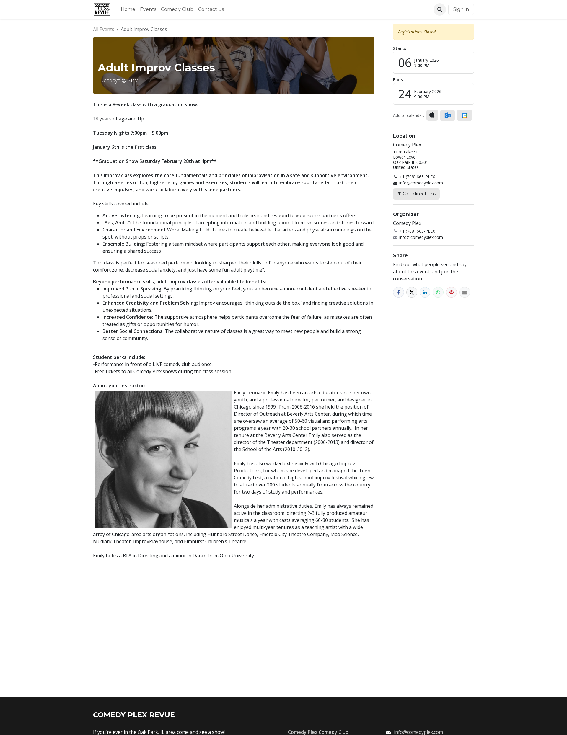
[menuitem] (128, 9)
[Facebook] (398, 292)
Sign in (461, 9)
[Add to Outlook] (447, 115)
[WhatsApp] (438, 292)
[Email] (464, 292)
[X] (411, 292)
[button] (440, 9)
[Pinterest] (451, 292)
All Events (103, 29)
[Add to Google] (464, 115)
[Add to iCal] (432, 115)
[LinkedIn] (425, 292)
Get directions (419, 194)
